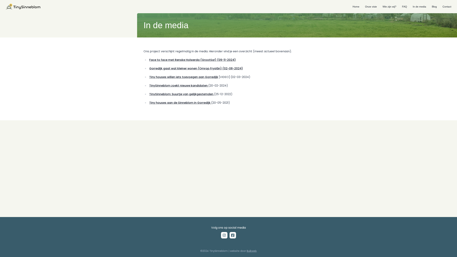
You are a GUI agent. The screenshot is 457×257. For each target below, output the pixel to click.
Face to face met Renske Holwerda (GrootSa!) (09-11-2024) (192, 60)
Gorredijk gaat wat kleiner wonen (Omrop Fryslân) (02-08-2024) (196, 68)
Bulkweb (252, 251)
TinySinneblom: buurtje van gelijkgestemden (181, 94)
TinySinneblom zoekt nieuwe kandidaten (178, 86)
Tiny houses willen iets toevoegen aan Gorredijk (183, 77)
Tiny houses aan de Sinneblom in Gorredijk (180, 103)
